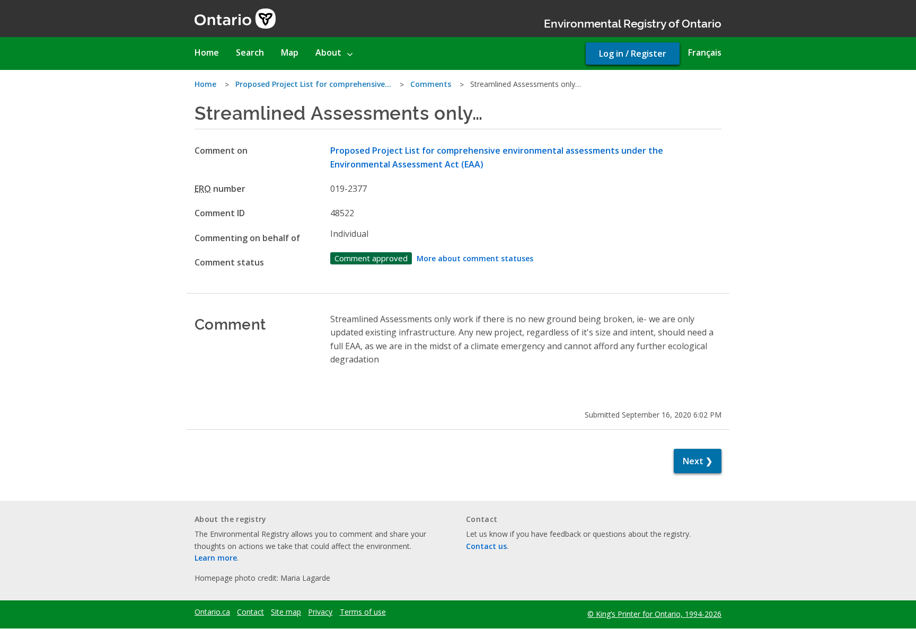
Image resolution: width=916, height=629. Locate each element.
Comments (430, 84)
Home (205, 84)
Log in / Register (632, 53)
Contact (250, 612)
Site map (286, 612)
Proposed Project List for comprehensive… (313, 84)
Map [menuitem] (289, 52)
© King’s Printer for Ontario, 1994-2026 (654, 614)
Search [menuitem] (250, 52)
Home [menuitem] (207, 52)
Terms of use (363, 612)
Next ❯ (697, 461)
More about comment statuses (475, 258)
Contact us (486, 546)
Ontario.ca (212, 612)
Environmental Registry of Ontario (632, 22)
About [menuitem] (328, 52)
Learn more (216, 558)
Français (704, 52)
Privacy (320, 612)
